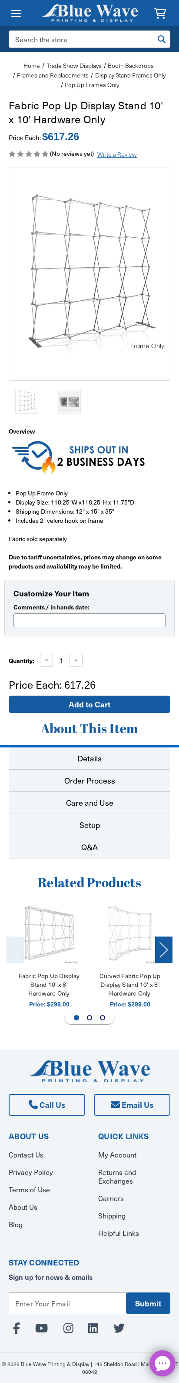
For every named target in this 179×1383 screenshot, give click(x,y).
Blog (16, 1224)
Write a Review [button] (117, 154)
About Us (23, 1206)
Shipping (112, 1215)
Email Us (136, 1104)
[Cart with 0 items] (160, 12)
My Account (117, 1154)
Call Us (51, 1104)
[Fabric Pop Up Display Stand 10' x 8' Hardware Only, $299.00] (49, 935)
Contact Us (26, 1154)
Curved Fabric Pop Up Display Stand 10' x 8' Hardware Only (130, 984)
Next (163, 949)
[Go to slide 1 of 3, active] (76, 1017)
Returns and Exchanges (117, 1176)
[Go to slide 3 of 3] (102, 1017)
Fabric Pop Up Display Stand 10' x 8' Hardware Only (49, 984)
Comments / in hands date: (51, 606)
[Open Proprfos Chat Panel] (162, 1363)
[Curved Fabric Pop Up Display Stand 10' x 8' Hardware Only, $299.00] (130, 935)
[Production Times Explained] (78, 456)
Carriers (111, 1198)
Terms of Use (29, 1189)
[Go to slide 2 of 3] (89, 1017)
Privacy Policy (31, 1172)
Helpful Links (118, 1233)
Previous (15, 949)
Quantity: (21, 660)
